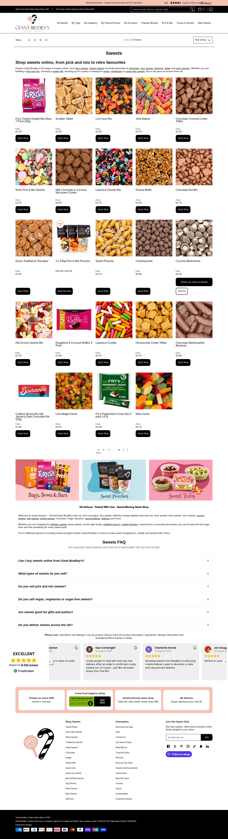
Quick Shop (23, 138)
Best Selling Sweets (75, 778)
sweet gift (58, 71)
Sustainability (122, 794)
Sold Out (182, 291)
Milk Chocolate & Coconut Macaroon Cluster (71, 191)
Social (118, 788)
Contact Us (121, 737)
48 (46, 40)
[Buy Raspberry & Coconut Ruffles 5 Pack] (74, 319)
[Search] (191, 9)
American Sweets (73, 773)
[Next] (128, 450)
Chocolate (70, 753)
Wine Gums (143, 413)
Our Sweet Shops (124, 742)
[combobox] (160, 9)
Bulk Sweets (71, 794)
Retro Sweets (72, 737)
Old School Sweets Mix (29, 342)
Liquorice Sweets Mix (108, 189)
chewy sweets (96, 68)
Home (126, 40)
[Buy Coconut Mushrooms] (194, 238)
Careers (119, 783)
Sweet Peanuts (105, 261)
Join (207, 737)
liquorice (158, 68)
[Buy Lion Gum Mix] (114, 95)
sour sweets (146, 68)
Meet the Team (122, 778)
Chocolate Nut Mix (187, 189)
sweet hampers (130, 524)
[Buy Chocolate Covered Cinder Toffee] (194, 95)
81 (119, 450)
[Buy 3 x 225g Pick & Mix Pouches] (74, 238)
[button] (186, 2)
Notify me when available (194, 282)
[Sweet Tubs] (180, 480)
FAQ (118, 732)
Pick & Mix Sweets (74, 732)
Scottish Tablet (64, 118)
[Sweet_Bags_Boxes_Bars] (47, 480)
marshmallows (92, 518)
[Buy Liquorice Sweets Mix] (114, 167)
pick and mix (33, 71)
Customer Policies (124, 799)
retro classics (183, 68)
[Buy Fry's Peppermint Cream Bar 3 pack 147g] (114, 391)
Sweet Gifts (71, 763)
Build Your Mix (64, 291)
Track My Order (123, 753)
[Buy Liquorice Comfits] (114, 319)
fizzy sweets (81, 68)
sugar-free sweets (135, 71)
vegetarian (116, 71)
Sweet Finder (72, 727)
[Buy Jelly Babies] (154, 95)
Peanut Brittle (144, 189)
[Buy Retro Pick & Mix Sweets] (34, 167)
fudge (168, 68)
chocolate (134, 68)
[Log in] (210, 9)
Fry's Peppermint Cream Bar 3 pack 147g (113, 415)
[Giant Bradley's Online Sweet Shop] (32, 23)
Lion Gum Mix (104, 118)
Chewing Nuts (144, 261)
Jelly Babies (143, 118)
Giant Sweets (72, 747)
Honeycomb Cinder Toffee (151, 342)
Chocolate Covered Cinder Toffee (191, 120)
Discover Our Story (124, 763)
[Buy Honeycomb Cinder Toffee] (154, 319)
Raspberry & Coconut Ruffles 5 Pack (74, 344)
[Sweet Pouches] (114, 480)
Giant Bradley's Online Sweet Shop (30, 817)
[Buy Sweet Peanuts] (114, 238)
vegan (106, 71)
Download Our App (124, 727)
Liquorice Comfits (106, 342)
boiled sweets (47, 518)
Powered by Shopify (24, 825)
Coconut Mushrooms (188, 261)
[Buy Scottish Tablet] (74, 95)
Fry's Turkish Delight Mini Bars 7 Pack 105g (34, 120)
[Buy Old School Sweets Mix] (34, 319)
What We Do (121, 747)
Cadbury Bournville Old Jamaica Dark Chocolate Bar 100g (33, 416)
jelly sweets (33, 518)
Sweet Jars (71, 768)
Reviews (120, 758)
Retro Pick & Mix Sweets (30, 189)
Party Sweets (71, 788)
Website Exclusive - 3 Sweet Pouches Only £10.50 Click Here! (114, 3)
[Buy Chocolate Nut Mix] (194, 167)
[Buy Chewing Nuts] (154, 238)
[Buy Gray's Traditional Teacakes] (34, 238)
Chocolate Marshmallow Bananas (190, 344)
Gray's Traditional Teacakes (32, 261)
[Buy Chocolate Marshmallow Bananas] (194, 319)
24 (35, 40)
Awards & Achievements (127, 768)
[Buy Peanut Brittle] (154, 167)
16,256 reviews (29, 665)
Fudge (68, 758)
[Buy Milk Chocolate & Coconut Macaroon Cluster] (74, 167)
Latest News (121, 773)
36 (40, 40)
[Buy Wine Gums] (154, 391)
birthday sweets (58, 524)
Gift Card (70, 799)
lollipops (105, 518)
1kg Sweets (71, 783)
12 (29, 40)
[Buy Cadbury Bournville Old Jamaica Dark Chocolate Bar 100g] (34, 391)
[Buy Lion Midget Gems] (74, 391)
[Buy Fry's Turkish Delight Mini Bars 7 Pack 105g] (34, 95)
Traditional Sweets (74, 742)
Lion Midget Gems (66, 413)
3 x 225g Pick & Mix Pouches (73, 261)
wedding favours (112, 524)
